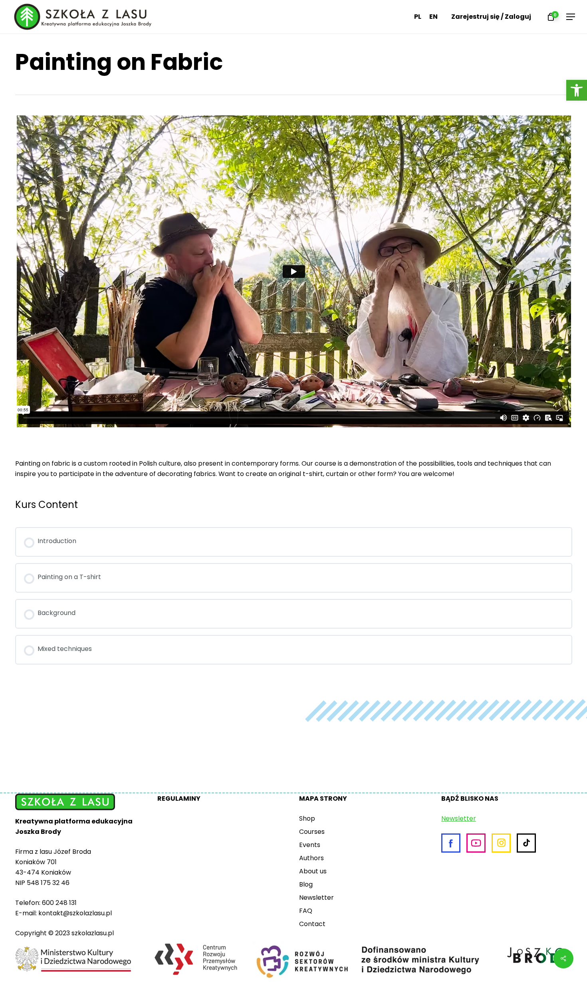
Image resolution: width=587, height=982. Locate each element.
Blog (306, 884)
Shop (307, 818)
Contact (312, 923)
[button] (576, 90)
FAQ (305, 910)
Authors (311, 858)
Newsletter (316, 897)
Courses (312, 831)
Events (309, 844)
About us (313, 871)
